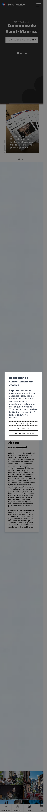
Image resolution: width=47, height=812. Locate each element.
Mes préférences (24, 433)
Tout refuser (23, 428)
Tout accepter (23, 423)
